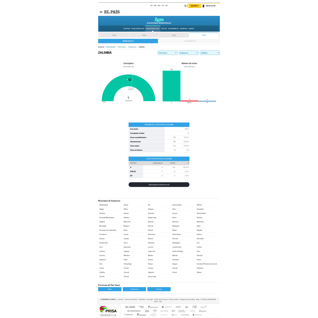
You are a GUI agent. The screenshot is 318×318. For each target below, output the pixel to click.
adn (194, 307)
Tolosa (101, 268)
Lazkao (199, 247)
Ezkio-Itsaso (176, 234)
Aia (149, 205)
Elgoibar (199, 230)
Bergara (126, 226)
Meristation (197, 314)
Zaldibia (102, 272)
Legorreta (151, 251)
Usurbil (174, 268)
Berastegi (102, 226)
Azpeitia (102, 222)
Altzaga (150, 209)
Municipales (128, 41)
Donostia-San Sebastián (107, 230)
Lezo (198, 251)
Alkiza (126, 209)
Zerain (174, 272)
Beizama (175, 222)
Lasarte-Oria (176, 247)
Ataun (174, 217)
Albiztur (199, 205)
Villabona (200, 268)
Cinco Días (163, 310)
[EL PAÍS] (112, 12)
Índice (156, 301)
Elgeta (174, 230)
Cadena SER (177, 307)
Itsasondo (127, 247)
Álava (110, 289)
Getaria (150, 239)
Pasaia (150, 264)
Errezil (126, 234)
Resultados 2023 (138, 29)
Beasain (151, 222)
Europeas (183, 29)
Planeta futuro (191, 310)
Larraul (150, 247)
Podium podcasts (153, 314)
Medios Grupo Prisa (108, 315)
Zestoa (199, 272)
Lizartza (102, 255)
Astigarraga (152, 217)
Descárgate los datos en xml (159, 185)
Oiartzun (200, 255)
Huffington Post (133, 310)
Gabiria (199, 234)
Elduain (150, 230)
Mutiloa (150, 255)
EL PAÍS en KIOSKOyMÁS (208, 299)
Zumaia (126, 276)
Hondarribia (103, 243)
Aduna (126, 205)
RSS (160, 301)
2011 (174, 35)
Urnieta (126, 268)
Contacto (121, 299)
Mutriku (175, 255)
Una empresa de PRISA (108, 309)
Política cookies (173, 299)
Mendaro (127, 255)
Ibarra (126, 243)
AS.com (185, 307)
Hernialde (200, 239)
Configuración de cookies (187, 299)
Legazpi (126, 251)
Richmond (129, 314)
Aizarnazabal (176, 205)
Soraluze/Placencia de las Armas (208, 264)
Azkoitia (199, 217)
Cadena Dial (173, 310)
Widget (191, 29)
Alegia (101, 209)
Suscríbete (195, 6)
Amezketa (200, 209)
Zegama (151, 272)
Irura (101, 247)
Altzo (174, 209)
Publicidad (142, 299)
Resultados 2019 (152, 29)
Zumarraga (152, 276)
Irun (198, 243)
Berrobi (150, 226)
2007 (204, 35)
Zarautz (126, 272)
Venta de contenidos (131, 299)
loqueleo (185, 314)
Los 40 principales (142, 307)
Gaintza (102, 239)
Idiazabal (151, 243)
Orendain (175, 260)
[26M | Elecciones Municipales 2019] (159, 20)
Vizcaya (159, 289)
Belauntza (200, 222)
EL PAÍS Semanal (182, 310)
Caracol (202, 307)
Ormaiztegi (127, 264)
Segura (175, 264)
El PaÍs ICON (164, 314)
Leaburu (102, 251)
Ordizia (150, 260)
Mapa (197, 299)
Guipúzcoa (134, 289)
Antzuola (151, 213)
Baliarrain (127, 222)
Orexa (199, 260)
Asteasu (126, 217)
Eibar (125, 230)
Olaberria (102, 260)
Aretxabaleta (201, 213)
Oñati (125, 260)
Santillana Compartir (167, 307)
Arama (174, 213)
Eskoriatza (151, 234)
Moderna (140, 314)
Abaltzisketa (103, 205)
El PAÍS (130, 307)
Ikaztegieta (176, 243)
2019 (114, 35)
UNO (147, 310)
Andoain (102, 213)
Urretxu (150, 268)
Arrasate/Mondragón (106, 217)
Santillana (153, 307)
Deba (198, 226)
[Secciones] (101, 12)
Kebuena (200, 310)
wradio (154, 310)
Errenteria (102, 234)
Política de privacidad (160, 299)
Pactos (164, 29)
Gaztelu (126, 239)
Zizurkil (101, 276)
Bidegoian (175, 226)
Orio (100, 264)
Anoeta (126, 213)
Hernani (175, 239)
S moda (174, 314)
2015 (144, 35)
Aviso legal (149, 299)
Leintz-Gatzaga (177, 251)
